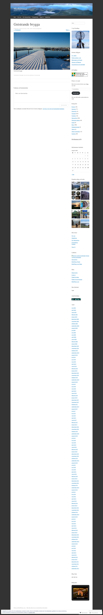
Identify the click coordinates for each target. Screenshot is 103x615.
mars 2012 (74, 555)
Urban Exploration (76, 131)
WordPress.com (75, 281)
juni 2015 (74, 467)
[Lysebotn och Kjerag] (76, 223)
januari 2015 (74, 478)
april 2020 (74, 337)
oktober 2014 (75, 485)
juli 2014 (73, 492)
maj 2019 (74, 362)
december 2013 (75, 508)
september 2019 (75, 353)
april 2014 (74, 499)
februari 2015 (75, 476)
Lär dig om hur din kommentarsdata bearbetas (53, 109)
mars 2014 (74, 501)
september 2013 (75, 514)
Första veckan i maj (76, 58)
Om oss (19, 17)
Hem (15, 17)
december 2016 (75, 427)
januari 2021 (74, 317)
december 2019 (75, 346)
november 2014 (75, 483)
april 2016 (74, 445)
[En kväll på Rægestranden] (76, 205)
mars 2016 (74, 447)
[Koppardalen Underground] (76, 214)
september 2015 (75, 460)
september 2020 (75, 326)
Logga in (74, 275)
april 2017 (74, 418)
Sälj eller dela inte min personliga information (36, 608)
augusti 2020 (75, 328)
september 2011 (75, 568)
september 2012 (75, 541)
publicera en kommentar (34, 75)
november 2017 (75, 402)
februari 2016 (75, 449)
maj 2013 (74, 523)
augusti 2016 (75, 436)
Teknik (73, 129)
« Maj (73, 174)
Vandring (74, 134)
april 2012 (74, 552)
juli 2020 (73, 330)
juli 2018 (73, 384)
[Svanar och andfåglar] (85, 186)
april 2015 (74, 472)
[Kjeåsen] (76, 186)
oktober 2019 (75, 350)
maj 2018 (74, 388)
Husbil (73, 122)
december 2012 (75, 534)
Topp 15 (41, 17)
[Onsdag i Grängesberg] (85, 195)
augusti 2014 (75, 490)
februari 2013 (75, 530)
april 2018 (74, 391)
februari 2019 (75, 368)
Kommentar (64, 105)
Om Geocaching (26, 17)
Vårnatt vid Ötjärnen (76, 62)
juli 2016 (73, 438)
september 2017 (75, 406)
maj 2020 (74, 335)
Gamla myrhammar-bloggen (80, 256)
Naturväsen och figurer (77, 60)
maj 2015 (74, 469)
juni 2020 (74, 332)
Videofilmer (47, 17)
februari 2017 (75, 422)
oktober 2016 (75, 431)
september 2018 (75, 380)
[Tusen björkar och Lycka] (85, 205)
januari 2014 (74, 505)
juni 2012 (74, 548)
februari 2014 (75, 503)
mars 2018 (74, 393)
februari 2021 (75, 314)
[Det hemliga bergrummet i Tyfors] (76, 195)
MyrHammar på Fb (76, 139)
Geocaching (74, 118)
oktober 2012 (75, 539)
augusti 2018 (75, 382)
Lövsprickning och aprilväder (78, 64)
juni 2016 (74, 440)
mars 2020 (74, 339)
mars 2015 (74, 474)
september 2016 (75, 433)
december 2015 (75, 454)
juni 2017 (74, 413)
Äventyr (73, 107)
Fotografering (35, 17)
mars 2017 (74, 420)
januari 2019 (74, 371)
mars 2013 (74, 528)
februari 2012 (75, 557)
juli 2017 (73, 411)
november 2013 (75, 510)
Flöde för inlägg (75, 277)
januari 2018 (74, 397)
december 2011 (75, 561)
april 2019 (74, 364)
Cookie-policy (32, 612)
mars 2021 (74, 312)
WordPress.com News (77, 264)
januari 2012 (74, 559)
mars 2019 (74, 366)
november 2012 (75, 537)
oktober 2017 (75, 404)
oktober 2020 (75, 323)
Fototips (73, 244)
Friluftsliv (74, 116)
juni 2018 (74, 386)
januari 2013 (74, 532)
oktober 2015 (75, 458)
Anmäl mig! (75, 93)
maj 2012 (74, 550)
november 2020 (75, 321)
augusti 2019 (75, 355)
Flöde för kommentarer (77, 279)
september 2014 (75, 487)
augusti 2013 (75, 517)
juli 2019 (73, 357)
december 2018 (75, 373)
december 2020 (75, 319)
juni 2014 (74, 494)
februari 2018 (75, 395)
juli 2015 (73, 465)
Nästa (68, 30)
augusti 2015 (75, 463)
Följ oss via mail (76, 81)
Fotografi (74, 113)
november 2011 (75, 564)
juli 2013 (73, 519)
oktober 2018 (75, 377)
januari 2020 (74, 344)
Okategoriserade (75, 127)
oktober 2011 (75, 566)
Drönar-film (74, 111)
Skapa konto (74, 272)
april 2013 (74, 526)
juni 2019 (74, 359)
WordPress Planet (76, 262)
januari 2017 (74, 424)
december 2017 (75, 400)
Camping (74, 109)
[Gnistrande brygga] (42, 69)
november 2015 (75, 456)
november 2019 (75, 348)
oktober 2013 (75, 512)
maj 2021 (74, 308)
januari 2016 (74, 451)
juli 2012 (73, 546)
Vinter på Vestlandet (37, 28)
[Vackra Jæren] (85, 223)
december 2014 (75, 481)
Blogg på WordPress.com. (20, 608)
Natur (73, 125)
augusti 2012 (75, 543)
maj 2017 (74, 415)
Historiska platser (76, 120)
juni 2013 (74, 521)
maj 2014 (74, 496)
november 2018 (75, 375)
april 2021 (74, 310)
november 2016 (75, 429)
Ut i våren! (74, 55)
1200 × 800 (29, 28)
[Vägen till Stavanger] (85, 214)
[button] (76, 594)
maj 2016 (74, 442)
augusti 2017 (75, 409)
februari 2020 (75, 341)
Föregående (17, 30)
